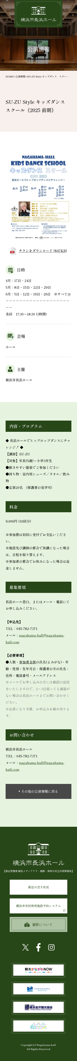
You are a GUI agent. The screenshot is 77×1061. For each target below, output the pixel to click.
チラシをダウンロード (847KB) (43, 250)
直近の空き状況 (38, 887)
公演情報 (20, 76)
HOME (10, 76)
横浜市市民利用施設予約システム (38, 906)
